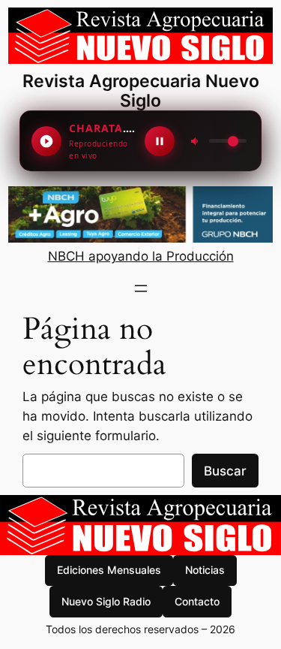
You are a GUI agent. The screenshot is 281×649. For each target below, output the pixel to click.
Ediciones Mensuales (109, 569)
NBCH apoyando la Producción (141, 256)
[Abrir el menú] (141, 288)
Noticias (205, 569)
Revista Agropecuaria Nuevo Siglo (140, 90)
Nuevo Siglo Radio (106, 601)
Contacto (197, 601)
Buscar (225, 470)
